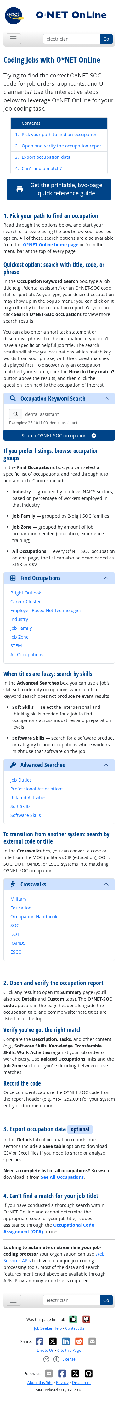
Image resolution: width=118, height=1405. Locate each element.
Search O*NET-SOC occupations (55, 436)
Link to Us (45, 1350)
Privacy (62, 1382)
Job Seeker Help (48, 1328)
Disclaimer (81, 1382)
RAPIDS (17, 943)
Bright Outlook (25, 593)
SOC (14, 925)
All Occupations (26, 654)
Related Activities (28, 797)
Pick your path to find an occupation (56, 134)
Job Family (21, 628)
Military (18, 899)
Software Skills (25, 815)
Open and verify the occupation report (59, 146)
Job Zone (19, 637)
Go (106, 39)
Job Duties (21, 780)
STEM (16, 646)
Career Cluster (25, 602)
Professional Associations (37, 789)
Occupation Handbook (33, 917)
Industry (19, 619)
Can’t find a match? (38, 168)
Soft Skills (20, 806)
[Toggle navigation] (13, 38)
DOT (15, 934)
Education (20, 908)
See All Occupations (62, 1177)
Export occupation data (42, 157)
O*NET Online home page (50, 245)
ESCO (16, 952)
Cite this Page (69, 1350)
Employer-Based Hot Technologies (46, 610)
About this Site (40, 1382)
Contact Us (74, 1328)
